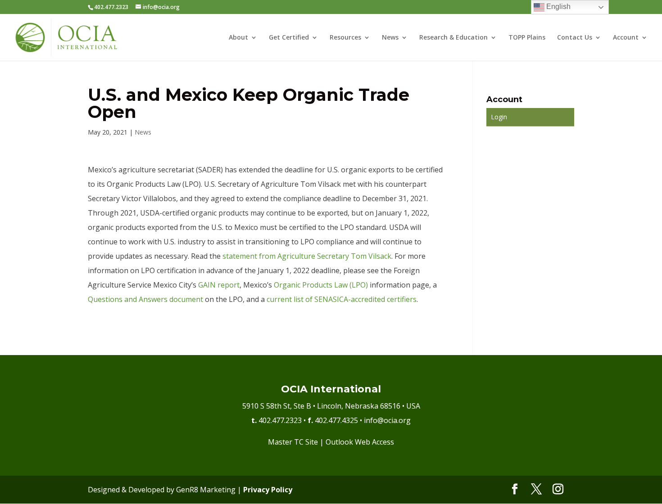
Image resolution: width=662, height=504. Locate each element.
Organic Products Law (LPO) (321, 285)
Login (499, 116)
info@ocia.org (387, 420)
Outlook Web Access (360, 442)
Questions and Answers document (145, 299)
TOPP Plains (526, 37)
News (390, 37)
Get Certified (289, 37)
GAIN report (219, 285)
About (238, 37)
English (557, 6)
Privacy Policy (267, 490)
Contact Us (574, 37)
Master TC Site (293, 442)
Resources (345, 37)
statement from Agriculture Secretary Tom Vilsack (306, 256)
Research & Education (453, 37)
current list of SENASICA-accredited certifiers (342, 299)
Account (626, 37)
